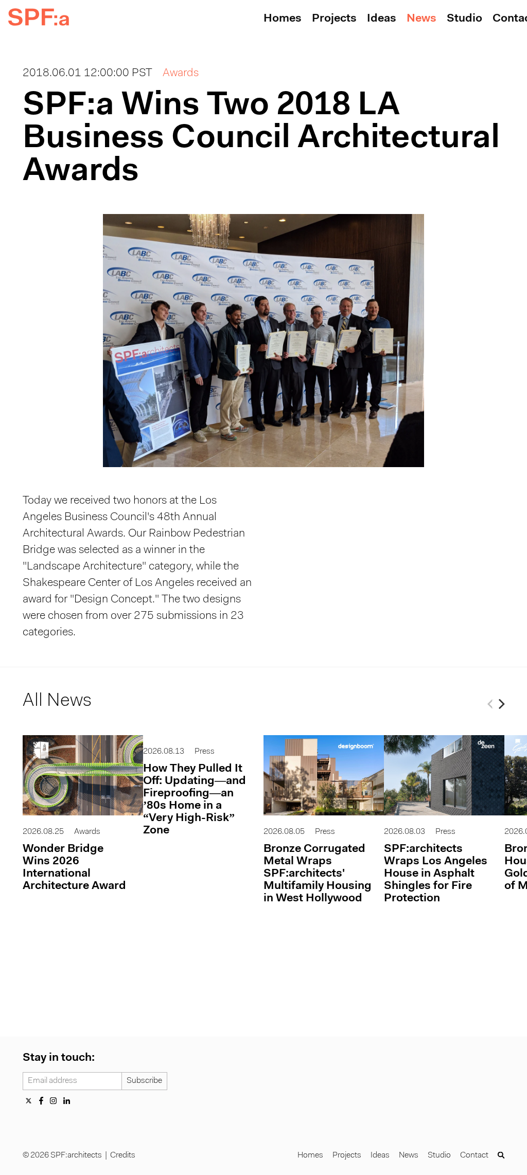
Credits (122, 1155)
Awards (181, 73)
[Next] (500, 704)
